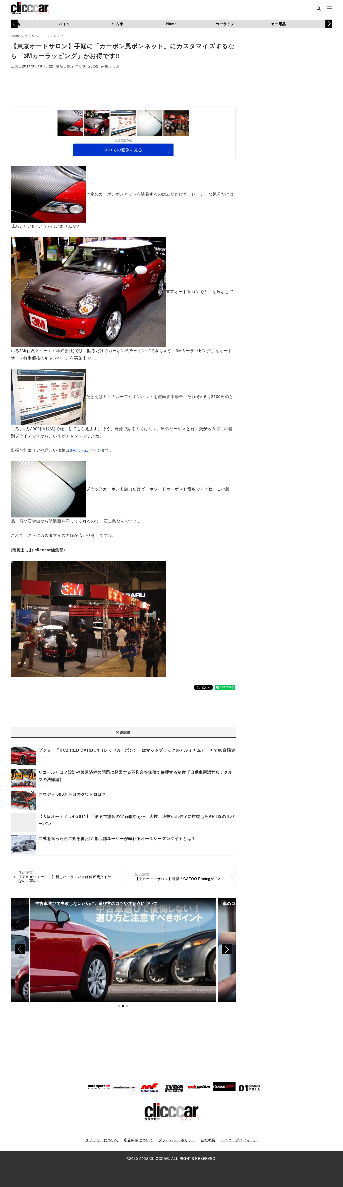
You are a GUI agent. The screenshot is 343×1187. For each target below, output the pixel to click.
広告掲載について (138, 1139)
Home (171, 23)
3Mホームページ (85, 450)
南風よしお (110, 66)
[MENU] (329, 9)
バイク (64, 23)
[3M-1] (48, 194)
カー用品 (278, 23)
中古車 (117, 23)
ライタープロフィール (239, 1139)
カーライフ (225, 23)
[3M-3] (48, 396)
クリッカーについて (102, 1139)
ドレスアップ (53, 35)
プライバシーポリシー (177, 1139)
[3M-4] (48, 489)
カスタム (31, 35)
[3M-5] (88, 618)
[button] (328, 23)
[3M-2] (88, 291)
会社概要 (208, 1139)
